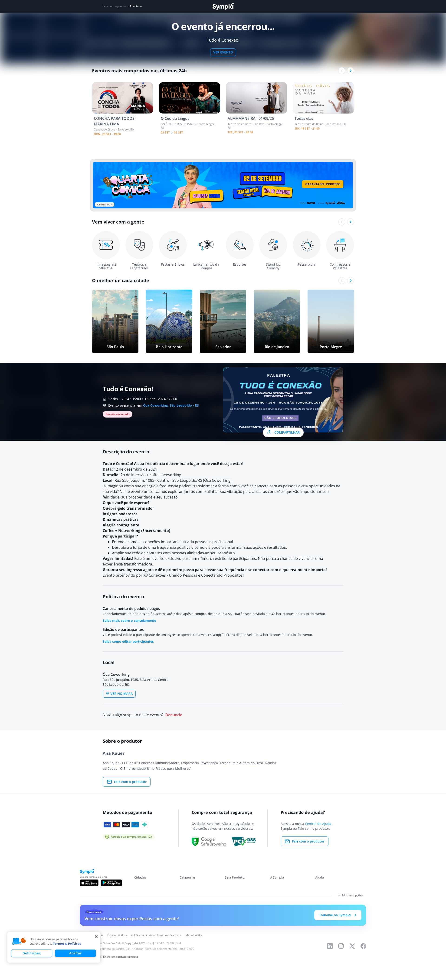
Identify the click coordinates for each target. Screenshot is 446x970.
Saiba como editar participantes (128, 641)
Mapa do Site (193, 935)
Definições (32, 953)
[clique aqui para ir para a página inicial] (223, 6)
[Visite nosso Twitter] (352, 946)
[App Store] (89, 883)
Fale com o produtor (130, 781)
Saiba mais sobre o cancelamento (129, 620)
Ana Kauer (136, 6)
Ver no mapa (121, 693)
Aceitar (75, 953)
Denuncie (173, 715)
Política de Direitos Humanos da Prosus (156, 935)
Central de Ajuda (318, 823)
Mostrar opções (352, 895)
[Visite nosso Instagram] (341, 946)
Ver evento (223, 52)
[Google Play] (111, 883)
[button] (19, 941)
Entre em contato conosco (120, 957)
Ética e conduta (117, 935)
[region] (53, 947)
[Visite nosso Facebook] (363, 946)
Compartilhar (287, 432)
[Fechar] (96, 936)
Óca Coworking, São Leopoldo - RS (171, 405)
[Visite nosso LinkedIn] (330, 946)
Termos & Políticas (67, 943)
